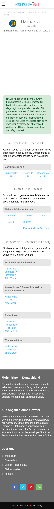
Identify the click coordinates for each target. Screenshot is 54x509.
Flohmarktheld (9, 12)
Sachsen (21, 12)
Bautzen (26, 222)
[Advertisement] (27, 64)
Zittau (43, 215)
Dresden (11, 215)
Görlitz (11, 222)
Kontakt (8, 474)
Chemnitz (27, 215)
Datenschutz (11, 460)
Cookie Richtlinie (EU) (16, 465)
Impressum (10, 456)
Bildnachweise (12, 469)
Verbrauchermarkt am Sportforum (11, 349)
